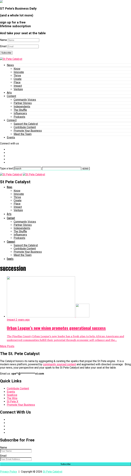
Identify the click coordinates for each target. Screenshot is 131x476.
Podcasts (19, 116)
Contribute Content (25, 127)
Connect (12, 120)
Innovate (19, 72)
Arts (9, 92)
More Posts (7, 346)
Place (17, 82)
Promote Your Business (28, 130)
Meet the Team (23, 134)
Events (11, 137)
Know (17, 68)
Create (17, 79)
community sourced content (59, 364)
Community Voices (25, 99)
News (10, 65)
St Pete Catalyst (52, 471)
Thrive (17, 75)
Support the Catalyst (26, 123)
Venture (18, 89)
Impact (18, 85)
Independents (22, 106)
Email (3, 46)
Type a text (6, 168)
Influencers (20, 113)
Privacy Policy (8, 471)
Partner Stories (23, 103)
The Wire (12, 398)
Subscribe (6, 53)
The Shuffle (20, 110)
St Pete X (12, 401)
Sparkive (12, 395)
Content (11, 96)
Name (3, 40)
